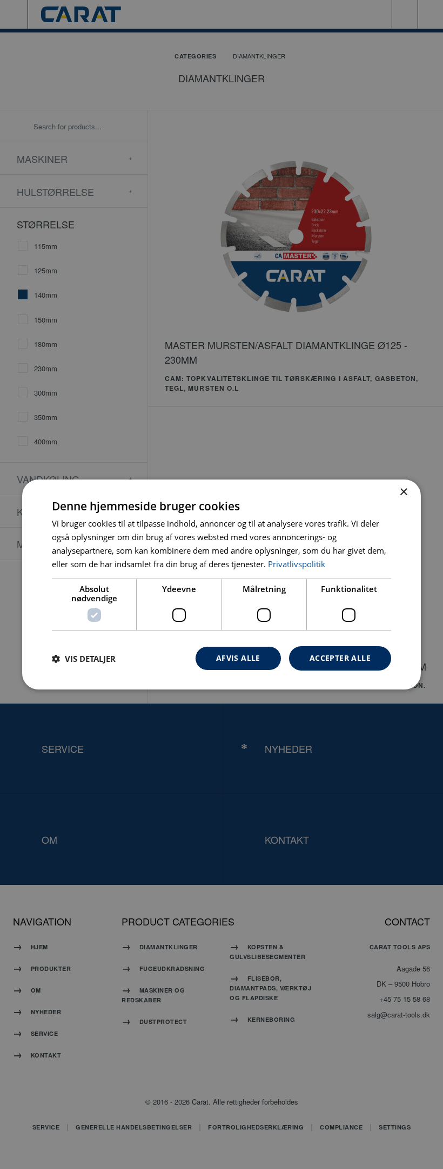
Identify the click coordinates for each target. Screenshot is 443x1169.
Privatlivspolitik (296, 564)
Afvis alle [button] (238, 658)
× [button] (403, 492)
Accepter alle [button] (340, 658)
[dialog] (221, 584)
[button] (84, 659)
